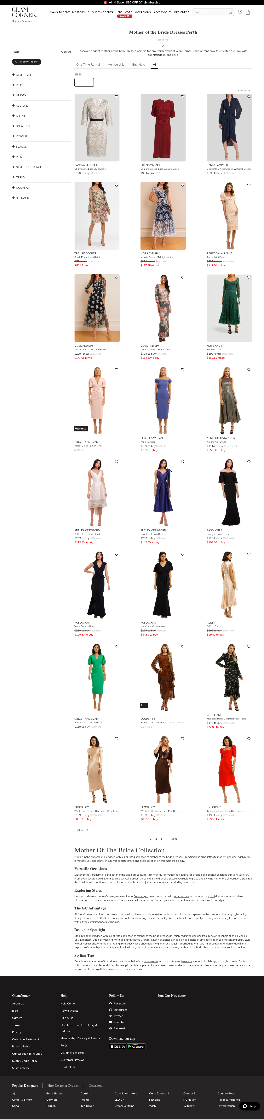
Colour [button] (21, 136)
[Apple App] (117, 1046)
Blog (15, 1010)
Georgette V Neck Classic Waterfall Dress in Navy (229, 168)
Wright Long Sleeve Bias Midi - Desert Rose (97, 810)
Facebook (120, 1003)
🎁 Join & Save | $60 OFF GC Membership (132, 2)
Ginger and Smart (87, 441)
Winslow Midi (148, 441)
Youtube (119, 1022)
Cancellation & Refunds (27, 1053)
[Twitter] (110, 1016)
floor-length (141, 896)
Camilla (85, 1093)
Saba (15, 1106)
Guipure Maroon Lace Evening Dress (160, 168)
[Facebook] (110, 1003)
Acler (211, 622)
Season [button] (21, 146)
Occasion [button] (23, 187)
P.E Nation (189, 1099)
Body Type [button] (23, 126)
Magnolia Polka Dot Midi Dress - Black (227, 718)
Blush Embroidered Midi (87, 257)
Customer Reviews (72, 1060)
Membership (80, 12)
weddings (172, 874)
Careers (17, 1018)
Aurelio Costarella (221, 438)
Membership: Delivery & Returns (80, 1038)
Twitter (118, 1016)
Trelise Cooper (85, 253)
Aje (14, 1093)
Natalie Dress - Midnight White (157, 257)
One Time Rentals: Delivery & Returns (79, 1028)
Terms (16, 1025)
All (154, 64)
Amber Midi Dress (216, 257)
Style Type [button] (24, 75)
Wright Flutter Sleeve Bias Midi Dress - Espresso (163, 810)
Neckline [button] (22, 105)
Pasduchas (214, 530)
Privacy (16, 1032)
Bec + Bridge (54, 1093)
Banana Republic (86, 165)
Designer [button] (22, 198)
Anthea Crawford (87, 530)
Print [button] (20, 157)
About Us (18, 1003)
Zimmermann (226, 1106)
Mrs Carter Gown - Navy (153, 626)
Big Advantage (151, 165)
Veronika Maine (124, 1106)
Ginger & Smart (22, 1099)
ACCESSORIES (162, 12)
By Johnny (214, 807)
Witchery (189, 1106)
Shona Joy (81, 807)
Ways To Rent (60, 12)
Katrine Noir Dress (216, 441)
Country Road (226, 1093)
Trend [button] (20, 177)
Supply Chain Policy (24, 1061)
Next (174, 838)
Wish (152, 1106)
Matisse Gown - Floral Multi (155, 349)
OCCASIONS (143, 12)
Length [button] (21, 95)
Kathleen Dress (215, 349)
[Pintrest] (110, 1028)
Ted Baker (87, 1106)
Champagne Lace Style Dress (90, 168)
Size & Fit (67, 1018)
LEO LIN (119, 1099)
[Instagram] (110, 1009)
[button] (60, 12)
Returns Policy (21, 1046)
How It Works (69, 1010)
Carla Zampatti (217, 165)
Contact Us (68, 1067)
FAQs (64, 1045)
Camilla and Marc (126, 1093)
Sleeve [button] (21, 116)
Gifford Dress (214, 626)
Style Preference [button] (29, 167)
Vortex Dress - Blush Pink (87, 445)
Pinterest (119, 1028)
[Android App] (136, 1046)
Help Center (68, 1003)
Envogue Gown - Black (219, 534)
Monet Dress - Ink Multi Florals (90, 349)
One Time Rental (103, 12)
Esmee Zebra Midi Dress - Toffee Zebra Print (163, 722)
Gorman (51, 1099)
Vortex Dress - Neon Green (88, 722)
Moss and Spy (150, 253)
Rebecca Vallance (219, 253)
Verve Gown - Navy (84, 626)
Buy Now (138, 64)
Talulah (51, 1106)
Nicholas (154, 1099)
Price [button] (20, 85)
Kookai (85, 1099)
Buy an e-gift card (72, 1052)
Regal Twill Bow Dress (153, 534)
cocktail (124, 878)
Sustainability (20, 1068)
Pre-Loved (125, 12)
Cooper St (148, 718)
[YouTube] (110, 1022)
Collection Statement (25, 1039)
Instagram (120, 1009)
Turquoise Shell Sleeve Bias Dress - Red (228, 810)
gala (100, 878)
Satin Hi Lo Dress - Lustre (88, 534)
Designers (181, 12)
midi (212, 896)
